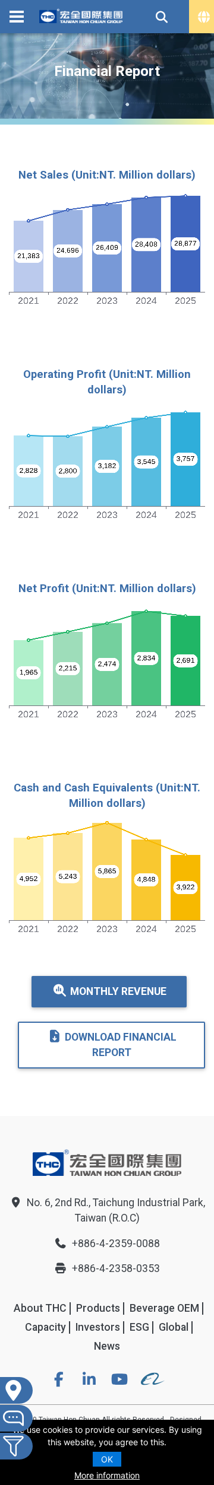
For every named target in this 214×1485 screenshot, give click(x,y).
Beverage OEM (164, 1308)
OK (107, 1459)
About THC (40, 1308)
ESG (139, 1327)
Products (98, 1308)
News (107, 1346)
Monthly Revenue (118, 991)
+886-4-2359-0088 (116, 1243)
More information (107, 1475)
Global (173, 1327)
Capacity (45, 1327)
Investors (97, 1327)
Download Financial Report (121, 1044)
